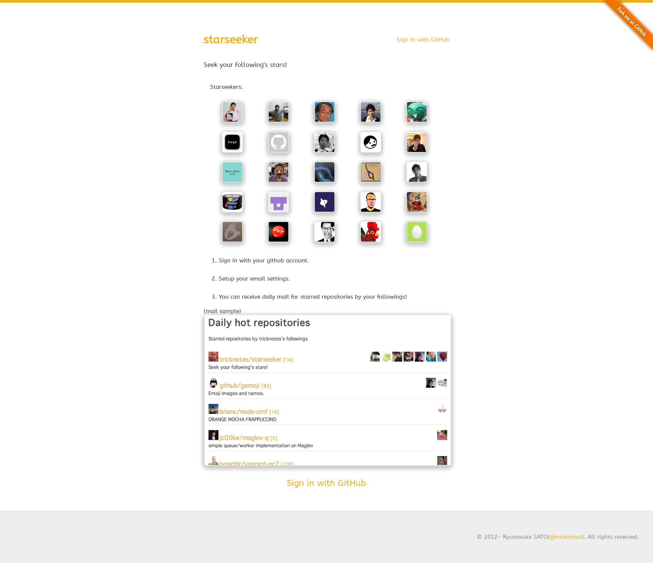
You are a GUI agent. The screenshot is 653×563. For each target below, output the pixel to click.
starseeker (231, 39)
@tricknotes (565, 537)
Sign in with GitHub (423, 39)
